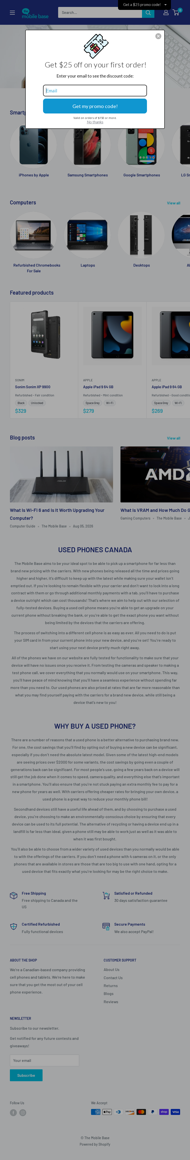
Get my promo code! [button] (95, 106)
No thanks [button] (95, 122)
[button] (158, 36)
